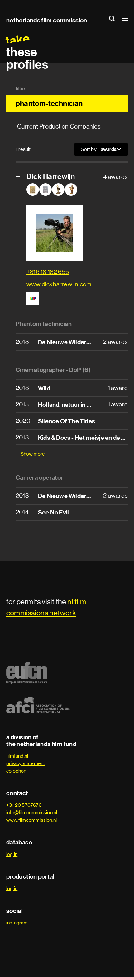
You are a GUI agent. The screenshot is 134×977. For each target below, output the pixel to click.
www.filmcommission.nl (31, 820)
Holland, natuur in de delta (73, 404)
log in (11, 854)
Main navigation (123, 18)
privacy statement (25, 763)
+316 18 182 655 (47, 271)
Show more (33, 454)
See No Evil (53, 512)
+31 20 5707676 (23, 805)
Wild (44, 388)
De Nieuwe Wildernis (66, 342)
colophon (16, 771)
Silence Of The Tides (66, 421)
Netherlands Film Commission (46, 20)
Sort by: (89, 149)
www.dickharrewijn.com (58, 284)
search (113, 18)
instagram (17, 923)
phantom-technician (49, 103)
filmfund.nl (17, 756)
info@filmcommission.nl (31, 812)
